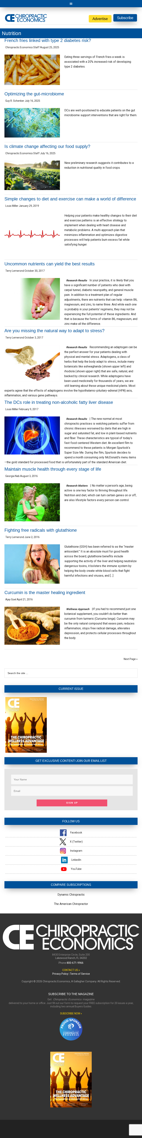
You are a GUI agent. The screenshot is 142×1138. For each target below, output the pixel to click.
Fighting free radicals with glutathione (40, 530)
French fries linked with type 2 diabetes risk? (47, 40)
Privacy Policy (60, 973)
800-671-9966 (75, 962)
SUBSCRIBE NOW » (71, 1013)
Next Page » (131, 659)
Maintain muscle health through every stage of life (52, 469)
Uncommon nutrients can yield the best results (49, 263)
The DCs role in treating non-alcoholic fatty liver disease (58, 402)
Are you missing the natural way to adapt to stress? (54, 330)
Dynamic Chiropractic (71, 894)
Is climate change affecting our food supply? (47, 146)
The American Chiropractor (71, 904)
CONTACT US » (71, 970)
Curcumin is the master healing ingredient (44, 592)
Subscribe (125, 18)
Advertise (100, 19)
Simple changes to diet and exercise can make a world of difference (70, 198)
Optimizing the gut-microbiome (34, 93)
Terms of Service (80, 973)
